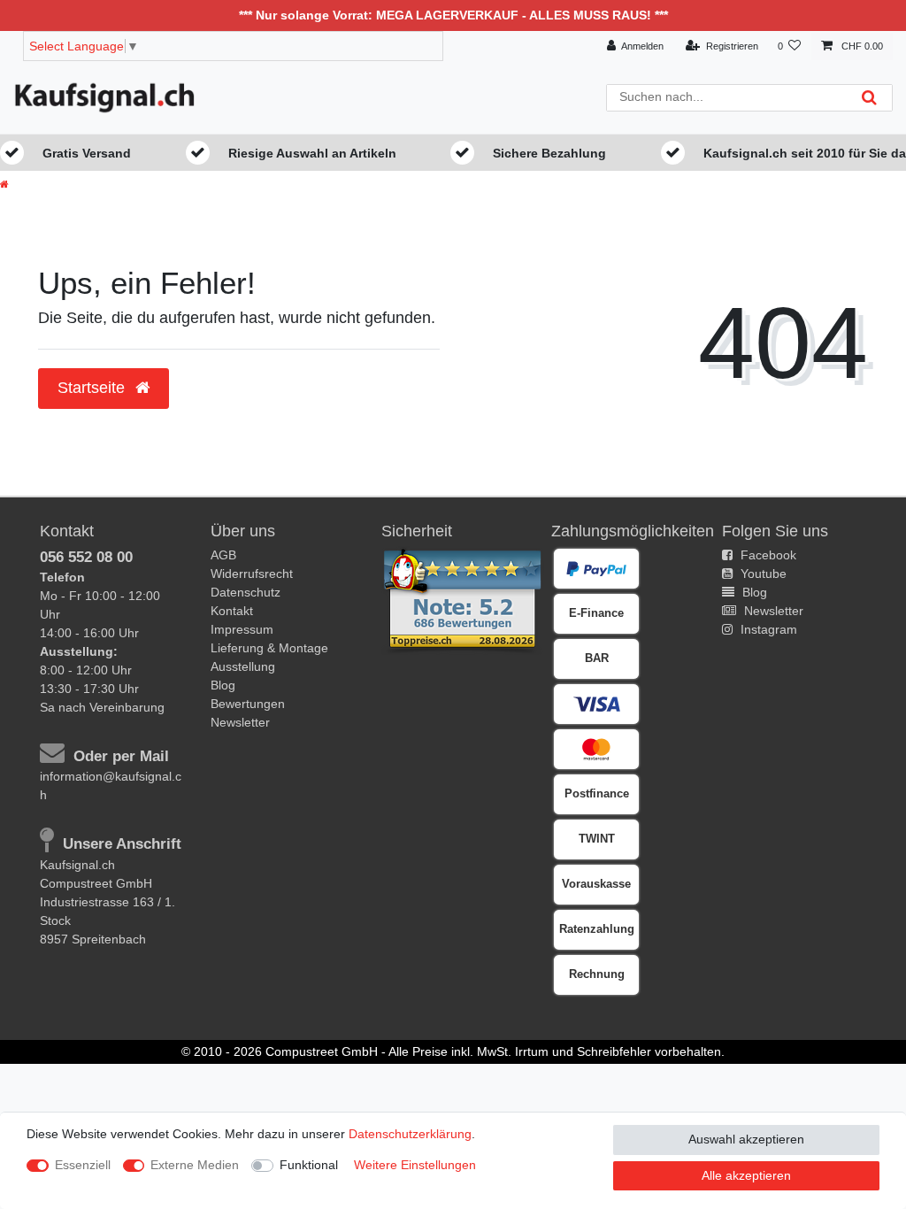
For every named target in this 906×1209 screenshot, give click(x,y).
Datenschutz (245, 592)
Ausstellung (243, 666)
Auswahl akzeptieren (746, 1139)
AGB (223, 555)
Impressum (242, 629)
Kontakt (232, 611)
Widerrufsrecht (252, 573)
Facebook (766, 555)
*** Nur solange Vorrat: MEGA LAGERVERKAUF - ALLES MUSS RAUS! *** (453, 15)
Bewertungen (248, 704)
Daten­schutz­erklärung (410, 1134)
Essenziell (83, 1165)
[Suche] (869, 98)
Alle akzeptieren (746, 1175)
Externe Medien (194, 1165)
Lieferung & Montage (269, 648)
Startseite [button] (93, 388)
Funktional (309, 1165)
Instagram (767, 629)
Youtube (762, 573)
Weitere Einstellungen (415, 1165)
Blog (223, 685)
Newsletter (240, 722)
